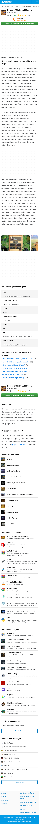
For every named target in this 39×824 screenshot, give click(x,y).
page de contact (18, 444)
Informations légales (26, 805)
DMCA (22, 809)
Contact (3, 796)
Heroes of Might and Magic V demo (12, 725)
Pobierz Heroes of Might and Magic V (13, 365)
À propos (4, 793)
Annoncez (4, 800)
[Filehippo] (6, 2)
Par (9, 15)
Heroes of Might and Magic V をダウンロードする (17, 359)
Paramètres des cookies (28, 813)
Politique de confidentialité (28, 802)
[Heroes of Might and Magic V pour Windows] (3, 12)
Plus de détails (19, 731)
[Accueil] (2, 7)
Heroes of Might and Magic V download (14, 371)
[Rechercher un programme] (33, 2)
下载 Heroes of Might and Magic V (12, 374)
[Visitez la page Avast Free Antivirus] (19, 19)
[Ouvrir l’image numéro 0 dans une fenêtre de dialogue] (15, 243)
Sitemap (4, 803)
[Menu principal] (37, 2)
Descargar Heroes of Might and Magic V (14, 368)
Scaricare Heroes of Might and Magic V (14, 378)
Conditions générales (27, 793)
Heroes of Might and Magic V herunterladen (15, 362)
